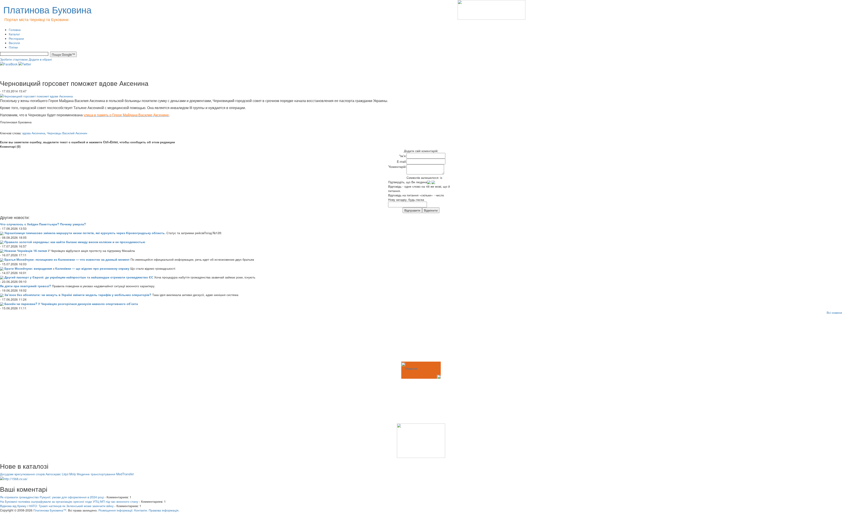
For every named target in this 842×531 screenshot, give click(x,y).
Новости (411, 368)
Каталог (14, 34)
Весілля (14, 43)
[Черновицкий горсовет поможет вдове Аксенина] (36, 95)
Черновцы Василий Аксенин (67, 133)
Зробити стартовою (14, 59)
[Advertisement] (22, 339)
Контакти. (141, 510)
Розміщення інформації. (115, 510)
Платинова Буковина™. (50, 510)
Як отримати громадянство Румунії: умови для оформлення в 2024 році (52, 497)
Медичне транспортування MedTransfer (105, 474)
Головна (15, 29)
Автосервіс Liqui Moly (61, 474)
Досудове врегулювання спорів (22, 474)
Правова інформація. (164, 510)
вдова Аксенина (33, 133)
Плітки (13, 47)
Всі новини (834, 312)
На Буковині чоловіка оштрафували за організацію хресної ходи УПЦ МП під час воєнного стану (69, 501)
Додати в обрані (40, 59)
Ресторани (16, 38)
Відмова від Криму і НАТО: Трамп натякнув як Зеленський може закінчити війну (57, 506)
